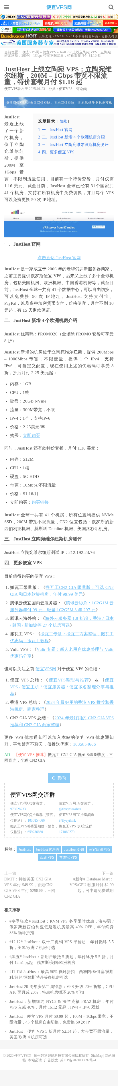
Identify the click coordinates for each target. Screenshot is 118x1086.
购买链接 (40, 502)
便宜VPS (49, 52)
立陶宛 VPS (68, 857)
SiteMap (97, 1056)
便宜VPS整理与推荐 (69, 680)
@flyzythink (67, 821)
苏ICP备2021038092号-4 (78, 1060)
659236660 (35, 832)
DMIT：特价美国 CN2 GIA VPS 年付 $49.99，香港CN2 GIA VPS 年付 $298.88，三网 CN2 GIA (29, 888)
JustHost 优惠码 (19, 334)
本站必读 (35, 1060)
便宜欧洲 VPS (99, 849)
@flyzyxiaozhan (70, 809)
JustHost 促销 (74, 849)
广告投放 (51, 1060)
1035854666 (84, 744)
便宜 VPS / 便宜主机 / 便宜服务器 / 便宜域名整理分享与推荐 (62, 687)
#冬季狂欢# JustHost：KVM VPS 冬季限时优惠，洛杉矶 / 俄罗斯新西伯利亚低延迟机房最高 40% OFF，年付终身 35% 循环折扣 (61, 927)
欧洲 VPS (47, 857)
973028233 (18, 809)
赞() (61, 778)
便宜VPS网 (59, 7)
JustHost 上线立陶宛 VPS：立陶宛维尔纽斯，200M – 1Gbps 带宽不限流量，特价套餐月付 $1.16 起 (58, 75)
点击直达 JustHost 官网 (59, 257)
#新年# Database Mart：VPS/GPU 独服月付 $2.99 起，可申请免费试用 (92, 885)
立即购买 (31, 435)
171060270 (66, 832)
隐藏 (63, 121)
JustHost (11, 117)
